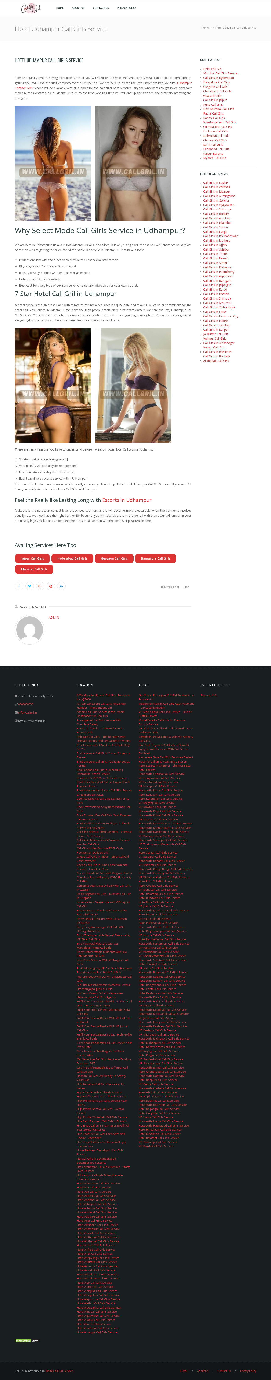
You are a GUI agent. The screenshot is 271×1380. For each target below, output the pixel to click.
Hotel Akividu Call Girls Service (96, 1270)
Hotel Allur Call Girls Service (94, 1324)
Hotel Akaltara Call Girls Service (97, 1262)
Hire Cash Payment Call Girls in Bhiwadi (102, 1121)
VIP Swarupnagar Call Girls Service (161, 1063)
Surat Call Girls (213, 145)
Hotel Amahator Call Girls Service (98, 1328)
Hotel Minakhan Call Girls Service (160, 1134)
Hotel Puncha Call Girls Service (158, 923)
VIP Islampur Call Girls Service (158, 786)
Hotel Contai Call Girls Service (157, 989)
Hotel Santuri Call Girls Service (158, 852)
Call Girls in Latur (214, 312)
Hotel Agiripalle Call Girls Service (97, 1225)
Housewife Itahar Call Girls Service (161, 790)
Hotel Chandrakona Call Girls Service (162, 1071)
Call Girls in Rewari (215, 258)
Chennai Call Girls (215, 140)
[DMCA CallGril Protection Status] (27, 1340)
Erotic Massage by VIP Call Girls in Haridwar (104, 968)
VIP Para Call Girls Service (155, 919)
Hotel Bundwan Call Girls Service (159, 898)
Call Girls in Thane (215, 254)
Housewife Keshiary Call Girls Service (163, 1026)
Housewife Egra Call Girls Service (160, 997)
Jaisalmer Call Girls (215, 334)
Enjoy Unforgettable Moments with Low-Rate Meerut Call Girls (102, 954)
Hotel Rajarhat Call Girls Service (159, 1138)
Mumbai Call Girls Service (220, 73)
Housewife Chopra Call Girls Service (162, 774)
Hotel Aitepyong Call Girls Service (98, 1258)
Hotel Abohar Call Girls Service (96, 1196)
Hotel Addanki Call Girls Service (97, 1216)
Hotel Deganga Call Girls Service (159, 1109)
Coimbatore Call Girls (217, 127)
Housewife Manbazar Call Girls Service (164, 910)
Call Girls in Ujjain (215, 245)
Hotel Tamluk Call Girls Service (158, 964)
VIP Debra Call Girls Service (156, 1084)
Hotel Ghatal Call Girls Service (158, 1092)
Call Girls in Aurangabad (219, 196)
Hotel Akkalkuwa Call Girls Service (98, 1278)
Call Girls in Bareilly (216, 214)
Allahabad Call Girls (216, 361)
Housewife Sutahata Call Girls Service (163, 960)
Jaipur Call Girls (32, 558)
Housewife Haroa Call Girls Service (161, 1121)
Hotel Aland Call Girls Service (95, 1287)
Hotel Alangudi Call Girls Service (97, 1291)
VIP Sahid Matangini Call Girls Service (162, 956)
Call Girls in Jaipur (215, 100)
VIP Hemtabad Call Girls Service (159, 782)
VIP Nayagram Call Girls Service (159, 1051)
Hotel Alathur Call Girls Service (96, 1303)
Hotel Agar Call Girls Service (94, 1220)
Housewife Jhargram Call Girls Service (163, 1022)
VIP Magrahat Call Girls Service (158, 819)
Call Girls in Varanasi (217, 187)
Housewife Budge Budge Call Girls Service (165, 869)
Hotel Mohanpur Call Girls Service (160, 1043)
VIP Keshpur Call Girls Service (157, 1030)
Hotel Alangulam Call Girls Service (98, 1295)
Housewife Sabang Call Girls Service (162, 976)
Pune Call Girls (213, 104)
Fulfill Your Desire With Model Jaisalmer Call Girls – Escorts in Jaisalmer (104, 1003)
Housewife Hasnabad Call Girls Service (164, 1125)
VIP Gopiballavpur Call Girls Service (161, 1096)
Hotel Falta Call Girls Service (156, 881)
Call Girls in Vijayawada (218, 205)
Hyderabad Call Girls (72, 558)
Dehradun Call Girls (216, 136)
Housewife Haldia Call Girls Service (161, 1001)
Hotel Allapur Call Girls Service (96, 1320)
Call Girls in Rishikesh (217, 352)
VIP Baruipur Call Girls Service (158, 856)
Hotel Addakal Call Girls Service (97, 1212)
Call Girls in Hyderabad (218, 78)
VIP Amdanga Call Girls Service (158, 1142)
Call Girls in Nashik (215, 183)
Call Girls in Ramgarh (217, 281)
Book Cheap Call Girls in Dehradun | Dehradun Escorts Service (100, 772)
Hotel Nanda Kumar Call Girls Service (162, 939)
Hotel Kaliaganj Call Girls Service (159, 794)
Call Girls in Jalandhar (217, 223)
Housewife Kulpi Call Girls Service (160, 811)
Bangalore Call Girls (155, 558)
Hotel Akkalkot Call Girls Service (97, 1274)
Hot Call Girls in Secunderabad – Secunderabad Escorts (97, 1161)
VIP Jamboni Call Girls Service (157, 1018)
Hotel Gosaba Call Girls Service (158, 885)
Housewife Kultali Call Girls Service (161, 815)
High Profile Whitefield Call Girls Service (102, 1117)
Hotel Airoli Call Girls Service (95, 1253)
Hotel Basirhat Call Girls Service (159, 1101)
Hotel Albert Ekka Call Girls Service (99, 1307)
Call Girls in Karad (215, 289)
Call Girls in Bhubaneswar (220, 236)
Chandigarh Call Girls (217, 91)
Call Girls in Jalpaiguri (217, 285)
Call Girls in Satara (215, 227)
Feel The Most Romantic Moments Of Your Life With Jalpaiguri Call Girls (103, 987)
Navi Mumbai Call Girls (218, 109)
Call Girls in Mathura (217, 240)
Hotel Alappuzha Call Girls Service (98, 1299)
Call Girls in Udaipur (216, 249)
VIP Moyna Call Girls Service (156, 935)
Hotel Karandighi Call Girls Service (160, 799)
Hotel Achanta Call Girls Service (97, 1208)
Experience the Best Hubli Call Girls (99, 972)
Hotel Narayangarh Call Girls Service (162, 1047)
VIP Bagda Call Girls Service (156, 1146)
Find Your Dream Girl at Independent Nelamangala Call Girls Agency (100, 995)
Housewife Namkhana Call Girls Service (164, 832)
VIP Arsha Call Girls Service (156, 968)
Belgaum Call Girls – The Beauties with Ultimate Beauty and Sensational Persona (104, 739)
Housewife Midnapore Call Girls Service (164, 1038)
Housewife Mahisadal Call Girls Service (164, 1014)
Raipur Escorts (213, 153)
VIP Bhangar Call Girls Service (157, 865)
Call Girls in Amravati (217, 303)
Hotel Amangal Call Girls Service (97, 1332)
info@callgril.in (27, 712)
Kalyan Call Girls (214, 347)
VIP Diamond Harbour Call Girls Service (163, 877)
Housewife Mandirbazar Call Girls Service (165, 823)
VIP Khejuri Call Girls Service (156, 1005)
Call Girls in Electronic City (220, 316)
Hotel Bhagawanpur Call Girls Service (162, 985)
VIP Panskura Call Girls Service (158, 947)
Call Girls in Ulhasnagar (218, 343)
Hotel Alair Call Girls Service (94, 1283)
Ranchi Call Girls (214, 118)
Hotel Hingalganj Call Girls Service (160, 1129)
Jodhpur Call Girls (214, 338)
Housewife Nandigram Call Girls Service (164, 943)
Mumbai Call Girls (34, 569)
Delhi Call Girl (212, 69)
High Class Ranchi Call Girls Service (99, 1092)
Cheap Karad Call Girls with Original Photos (104, 873)
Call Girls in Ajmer (215, 263)
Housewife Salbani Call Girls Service (162, 981)
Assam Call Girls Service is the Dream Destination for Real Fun (100, 714)
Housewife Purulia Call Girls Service (161, 927)
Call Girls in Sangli (215, 232)
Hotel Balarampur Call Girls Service (161, 894)
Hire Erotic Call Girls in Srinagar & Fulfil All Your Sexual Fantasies (103, 1128)
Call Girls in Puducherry (218, 272)
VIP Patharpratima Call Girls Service (161, 836)
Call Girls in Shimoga (217, 209)
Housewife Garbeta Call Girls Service (162, 1088)
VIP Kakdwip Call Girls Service (157, 807)
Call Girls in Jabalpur (216, 191)
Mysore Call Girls (214, 158)
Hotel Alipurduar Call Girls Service (98, 1316)
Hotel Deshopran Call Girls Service (161, 993)
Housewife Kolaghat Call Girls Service (163, 1010)
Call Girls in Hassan (216, 294)
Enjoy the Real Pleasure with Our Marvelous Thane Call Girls (98, 946)
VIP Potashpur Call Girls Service (159, 952)
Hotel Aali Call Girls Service (94, 1187)
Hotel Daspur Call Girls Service (158, 1080)
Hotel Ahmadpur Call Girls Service (98, 1229)
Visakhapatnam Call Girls (220, 122)
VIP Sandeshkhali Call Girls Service (161, 1059)
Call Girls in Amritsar (217, 218)
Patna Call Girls (213, 113)
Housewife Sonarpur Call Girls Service (163, 840)
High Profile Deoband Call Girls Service (101, 1096)
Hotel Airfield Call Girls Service (96, 1245)
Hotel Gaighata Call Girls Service (159, 1113)
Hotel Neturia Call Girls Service (158, 914)
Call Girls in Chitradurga (219, 307)
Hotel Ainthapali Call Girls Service (98, 1237)
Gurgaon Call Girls (114, 558)
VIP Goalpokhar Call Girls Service (160, 778)
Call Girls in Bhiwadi (216, 356)
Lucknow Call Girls (215, 131)
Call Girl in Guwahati (216, 325)
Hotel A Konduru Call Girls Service (98, 1183)
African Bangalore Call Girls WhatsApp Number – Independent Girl (101, 706)
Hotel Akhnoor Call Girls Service (97, 1266)
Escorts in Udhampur (127, 499)
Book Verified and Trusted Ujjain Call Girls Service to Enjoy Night (103, 826)
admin (54, 617)
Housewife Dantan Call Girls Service (162, 1076)
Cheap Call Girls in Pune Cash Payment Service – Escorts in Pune (102, 867)
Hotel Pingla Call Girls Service (157, 1055)
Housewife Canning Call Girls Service (162, 873)
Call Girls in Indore (215, 321)
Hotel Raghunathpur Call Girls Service (163, 931)
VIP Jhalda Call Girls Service (156, 906)
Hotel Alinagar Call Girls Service (97, 1311)
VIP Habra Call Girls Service (156, 1117)
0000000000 (25, 704)
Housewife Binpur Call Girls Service (161, 1067)
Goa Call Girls (212, 96)
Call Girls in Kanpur (216, 330)
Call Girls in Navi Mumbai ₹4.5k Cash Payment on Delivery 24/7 (100, 850)
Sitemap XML (209, 695)
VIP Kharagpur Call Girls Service (159, 1034)
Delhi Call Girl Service (59, 1371)
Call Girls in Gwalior (216, 200)
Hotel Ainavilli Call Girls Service (96, 1233)
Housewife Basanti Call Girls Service (162, 861)
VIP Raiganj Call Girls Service (157, 803)
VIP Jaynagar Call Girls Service (158, 890)
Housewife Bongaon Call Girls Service (163, 1105)
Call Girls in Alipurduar (218, 276)
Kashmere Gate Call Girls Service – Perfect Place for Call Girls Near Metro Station (166, 759)
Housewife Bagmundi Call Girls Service (163, 972)
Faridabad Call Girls (216, 149)
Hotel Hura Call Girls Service (156, 902)
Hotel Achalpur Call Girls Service (97, 1204)
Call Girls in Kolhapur (217, 267)
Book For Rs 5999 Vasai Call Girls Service (102, 778)
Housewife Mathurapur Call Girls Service (165, 828)
